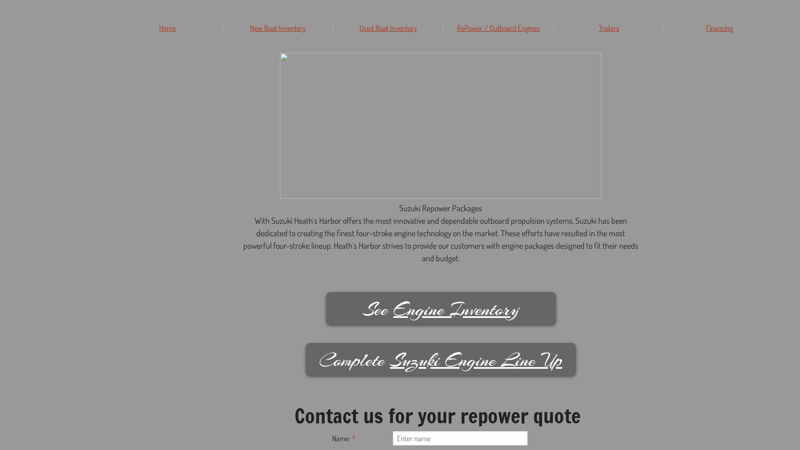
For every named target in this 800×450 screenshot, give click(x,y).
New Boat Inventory (278, 27)
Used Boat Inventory (388, 27)
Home (167, 27)
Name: (343, 438)
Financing (719, 27)
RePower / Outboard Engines (498, 27)
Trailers (609, 27)
